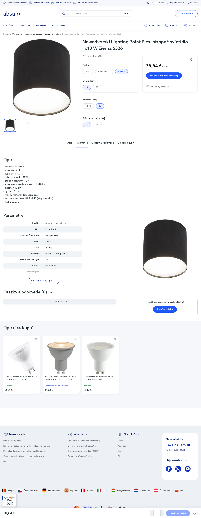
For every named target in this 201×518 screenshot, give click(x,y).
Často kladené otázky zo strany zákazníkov (23, 456)
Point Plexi (50, 229)
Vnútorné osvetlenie (33, 34)
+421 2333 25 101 (156, 3)
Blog (120, 456)
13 (87, 87)
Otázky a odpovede (102, 143)
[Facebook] (169, 469)
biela (88, 71)
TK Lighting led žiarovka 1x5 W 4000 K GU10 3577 (98, 378)
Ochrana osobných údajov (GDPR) (84, 451)
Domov (6, 34)
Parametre (82, 143)
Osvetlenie (17, 34)
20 (97, 87)
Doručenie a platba (12, 441)
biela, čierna (104, 71)
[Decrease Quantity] (151, 513)
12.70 (88, 106)
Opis (69, 143)
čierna (121, 71)
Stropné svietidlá (52, 34)
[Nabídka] (15, 496)
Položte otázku (165, 309)
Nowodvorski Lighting (55, 223)
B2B (5, 461)
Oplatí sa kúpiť (125, 143)
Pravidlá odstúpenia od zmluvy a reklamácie (24, 451)
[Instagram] (178, 469)
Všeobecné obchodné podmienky (84, 441)
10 (87, 125)
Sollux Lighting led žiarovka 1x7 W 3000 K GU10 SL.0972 (21, 378)
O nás (120, 441)
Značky (121, 451)
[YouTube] (188, 469)
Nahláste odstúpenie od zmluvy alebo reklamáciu (26, 446)
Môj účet (194, 3)
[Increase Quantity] (162, 513)
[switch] (10, 503)
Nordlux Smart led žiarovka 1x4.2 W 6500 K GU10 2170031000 (60, 378)
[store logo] (11, 13)
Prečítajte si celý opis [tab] (41, 280)
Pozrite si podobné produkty (164, 76)
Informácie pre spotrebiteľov (82, 446)
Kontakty (122, 446)
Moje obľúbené (176, 3)
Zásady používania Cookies (80, 456)
